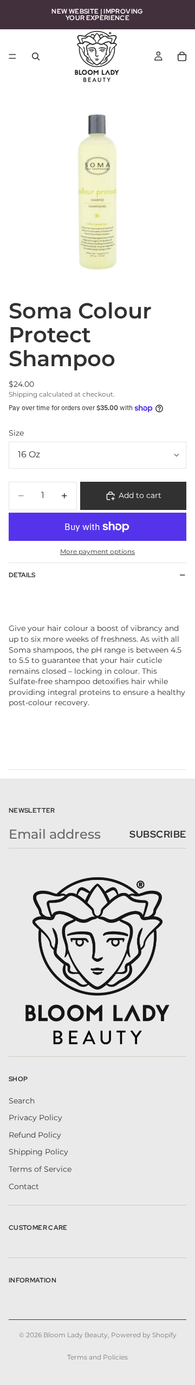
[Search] (36, 56)
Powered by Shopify (144, 1335)
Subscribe (157, 834)
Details (22, 575)
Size (16, 433)
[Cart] (182, 56)
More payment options (97, 552)
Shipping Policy (38, 1152)
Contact (24, 1186)
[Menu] (12, 56)
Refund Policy (35, 1135)
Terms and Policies (97, 1357)
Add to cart (140, 495)
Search (22, 1101)
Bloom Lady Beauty (75, 1335)
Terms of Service (40, 1169)
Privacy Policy (35, 1117)
